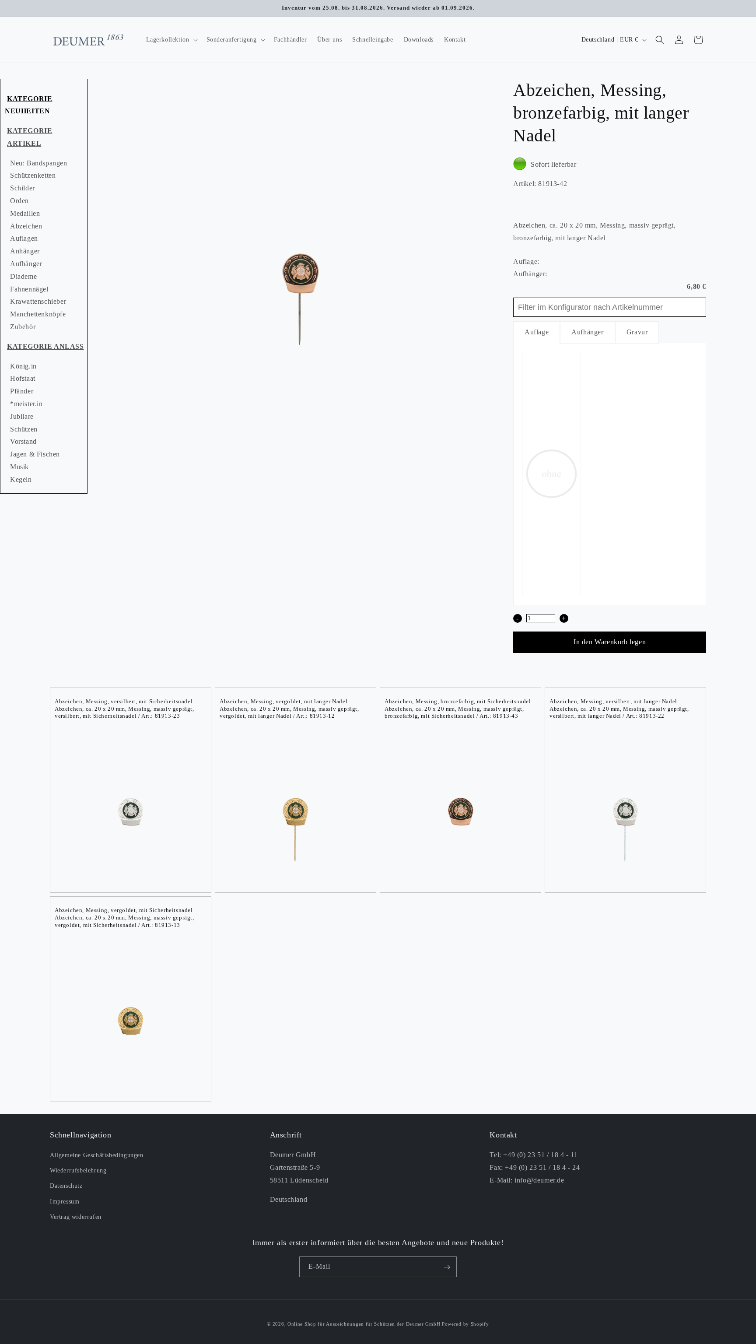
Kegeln (21, 479)
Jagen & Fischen (35, 454)
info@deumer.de (539, 1180)
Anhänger (25, 251)
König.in (23, 366)
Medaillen (25, 213)
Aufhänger (26, 263)
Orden (19, 200)
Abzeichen (26, 226)
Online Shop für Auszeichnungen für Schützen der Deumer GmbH (363, 1323)
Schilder (22, 188)
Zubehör (22, 326)
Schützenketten (33, 175)
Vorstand (23, 441)
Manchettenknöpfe (38, 314)
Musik (19, 466)
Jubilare (22, 416)
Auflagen (24, 238)
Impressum (64, 1201)
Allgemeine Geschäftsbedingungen (97, 1155)
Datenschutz (66, 1186)
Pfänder (21, 391)
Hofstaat (22, 378)
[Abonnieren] (446, 1267)
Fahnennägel (29, 289)
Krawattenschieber (38, 301)
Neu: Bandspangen (38, 163)
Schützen (24, 429)
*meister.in (26, 403)
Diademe (23, 276)
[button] (171, 40)
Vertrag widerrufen (76, 1217)
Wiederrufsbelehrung (78, 1171)
